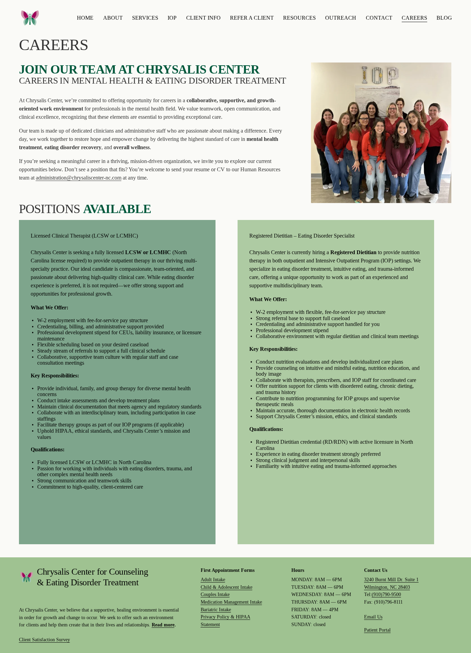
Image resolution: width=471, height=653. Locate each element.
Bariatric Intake (216, 609)
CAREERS (414, 18)
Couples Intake (215, 594)
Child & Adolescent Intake (226, 587)
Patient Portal (377, 630)
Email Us (373, 617)
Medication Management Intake (231, 602)
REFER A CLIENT (252, 18)
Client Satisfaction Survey (44, 639)
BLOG (444, 18)
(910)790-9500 (386, 594)
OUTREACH (340, 18)
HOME (85, 18)
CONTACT (379, 18)
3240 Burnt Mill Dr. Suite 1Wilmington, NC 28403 (391, 583)
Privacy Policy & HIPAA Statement (225, 620)
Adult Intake (213, 579)
